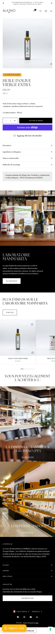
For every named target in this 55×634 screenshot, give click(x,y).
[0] (34, 11)
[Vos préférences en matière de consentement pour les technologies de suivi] (50, 629)
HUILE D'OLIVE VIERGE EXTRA (18, 359)
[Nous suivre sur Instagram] (24, 617)
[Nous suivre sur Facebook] (18, 617)
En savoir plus (28, 457)
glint (36, 623)
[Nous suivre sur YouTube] (31, 617)
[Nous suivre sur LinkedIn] (37, 617)
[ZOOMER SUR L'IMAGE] (51, 64)
